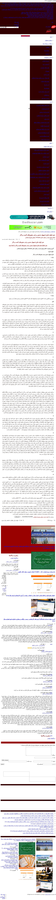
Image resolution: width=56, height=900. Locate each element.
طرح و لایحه (46, 74)
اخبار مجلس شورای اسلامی (43, 115)
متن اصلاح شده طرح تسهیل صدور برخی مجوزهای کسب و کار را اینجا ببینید (28, 245)
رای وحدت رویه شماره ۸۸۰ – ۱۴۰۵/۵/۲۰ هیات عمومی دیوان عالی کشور (37, 13)
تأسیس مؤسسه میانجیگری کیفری (41, 191)
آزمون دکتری (46, 163)
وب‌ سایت (29, 761)
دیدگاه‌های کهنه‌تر (14, 558)
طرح (45, 517)
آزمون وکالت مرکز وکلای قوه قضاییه (40, 153)
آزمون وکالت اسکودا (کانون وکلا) (41, 149)
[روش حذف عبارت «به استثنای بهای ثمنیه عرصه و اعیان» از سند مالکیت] (27, 866)
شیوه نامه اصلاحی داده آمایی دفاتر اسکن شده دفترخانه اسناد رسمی (38, 832)
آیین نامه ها (46, 84)
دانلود (51, 143)
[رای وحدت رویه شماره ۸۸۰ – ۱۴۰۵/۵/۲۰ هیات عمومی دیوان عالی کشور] (43, 569)
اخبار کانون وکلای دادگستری (42, 105)
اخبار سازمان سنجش (44, 112)
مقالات (47, 47)
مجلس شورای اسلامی (38, 517)
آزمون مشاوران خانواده (44, 170)
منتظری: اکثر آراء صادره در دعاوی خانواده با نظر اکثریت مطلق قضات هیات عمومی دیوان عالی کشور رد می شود (27, 817)
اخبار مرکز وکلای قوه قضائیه (42, 129)
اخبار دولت (46, 119)
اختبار (47, 517)
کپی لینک (17, 516)
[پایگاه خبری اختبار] (53, 28)
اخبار (51, 102)
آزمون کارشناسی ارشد (44, 160)
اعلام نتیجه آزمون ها (44, 201)
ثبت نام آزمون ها (45, 204)
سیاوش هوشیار (47, 894)
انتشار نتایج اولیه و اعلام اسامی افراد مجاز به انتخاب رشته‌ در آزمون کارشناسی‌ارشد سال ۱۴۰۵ (31, 8)
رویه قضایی (46, 95)
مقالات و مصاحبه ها (47, 43)
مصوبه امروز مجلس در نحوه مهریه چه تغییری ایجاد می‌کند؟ (40, 14)
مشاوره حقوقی (48, 40)
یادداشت (47, 54)
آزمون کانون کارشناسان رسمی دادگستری (39, 173)
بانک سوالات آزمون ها (44, 197)
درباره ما (50, 208)
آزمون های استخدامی (44, 184)
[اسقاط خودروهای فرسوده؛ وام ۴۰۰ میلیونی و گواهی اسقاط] (44, 866)
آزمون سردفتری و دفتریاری (43, 167)
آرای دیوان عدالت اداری (44, 91)
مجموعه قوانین (45, 60)
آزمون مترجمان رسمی (44, 180)
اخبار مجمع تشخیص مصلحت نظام (41, 122)
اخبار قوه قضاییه (45, 108)
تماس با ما (49, 211)
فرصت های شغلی (45, 139)
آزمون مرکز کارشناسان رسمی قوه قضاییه (39, 177)
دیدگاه (53, 755)
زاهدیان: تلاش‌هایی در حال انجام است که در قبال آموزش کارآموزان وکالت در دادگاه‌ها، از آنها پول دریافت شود (27, 3)
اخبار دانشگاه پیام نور (44, 136)
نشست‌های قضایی (45, 81)
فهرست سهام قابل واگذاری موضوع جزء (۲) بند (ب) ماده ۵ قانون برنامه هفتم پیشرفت (34, 819)
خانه (51, 37)
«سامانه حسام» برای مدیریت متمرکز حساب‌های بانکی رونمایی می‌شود (37, 12)
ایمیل (53, 761)
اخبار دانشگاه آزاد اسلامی (43, 132)
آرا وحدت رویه (46, 64)
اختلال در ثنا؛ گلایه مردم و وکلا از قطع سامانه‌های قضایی (40, 828)
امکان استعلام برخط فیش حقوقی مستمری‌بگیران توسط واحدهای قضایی (36, 815)
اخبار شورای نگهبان (44, 126)
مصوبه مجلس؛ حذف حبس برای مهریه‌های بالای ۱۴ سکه (40, 16)
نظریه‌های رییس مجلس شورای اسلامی (40, 78)
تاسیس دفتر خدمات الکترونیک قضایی (40, 187)
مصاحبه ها (46, 50)
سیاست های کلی (45, 98)
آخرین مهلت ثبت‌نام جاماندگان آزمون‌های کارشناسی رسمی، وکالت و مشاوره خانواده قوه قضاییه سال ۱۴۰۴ (29, 4)
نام (54, 757)
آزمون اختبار (46, 194)
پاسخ (51, 625)
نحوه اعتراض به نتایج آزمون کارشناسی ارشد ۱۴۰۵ (42, 823)
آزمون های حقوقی (48, 146)
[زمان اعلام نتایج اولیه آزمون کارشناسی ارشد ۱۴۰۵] (44, 879)
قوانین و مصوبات (48, 57)
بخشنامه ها (46, 88)
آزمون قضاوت (46, 156)
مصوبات (47, 71)
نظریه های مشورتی (44, 67)
